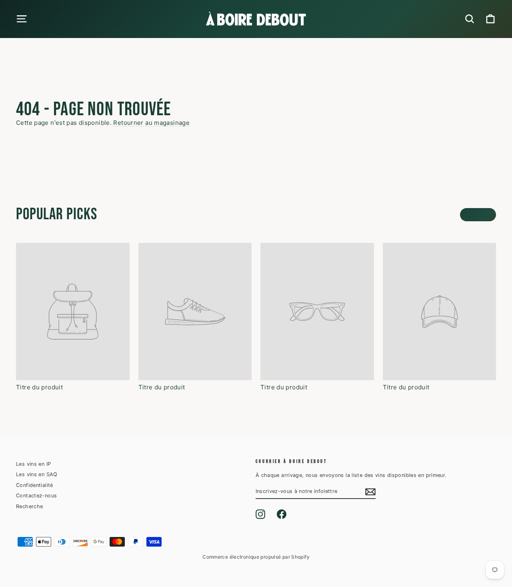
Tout (478, 215)
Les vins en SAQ (37, 474)
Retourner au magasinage (151, 122)
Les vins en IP (33, 464)
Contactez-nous (36, 496)
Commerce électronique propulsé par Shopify (256, 557)
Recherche (29, 506)
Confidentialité (34, 485)
